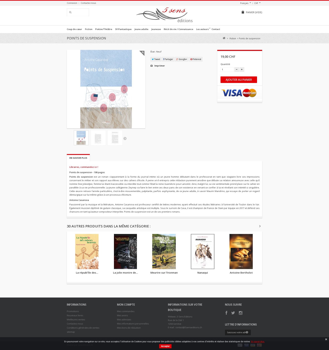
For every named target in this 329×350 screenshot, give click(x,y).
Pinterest (196, 59)
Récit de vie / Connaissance (178, 29)
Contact (216, 29)
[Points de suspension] (81, 137)
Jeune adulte (141, 29)
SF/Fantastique (123, 29)
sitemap (71, 331)
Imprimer (159, 65)
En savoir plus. (258, 341)
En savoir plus (78, 157)
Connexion (72, 3)
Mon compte (126, 304)
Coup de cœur (74, 29)
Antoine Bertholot (241, 272)
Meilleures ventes (76, 319)
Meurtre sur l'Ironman (164, 272)
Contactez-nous (88, 3)
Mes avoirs (122, 315)
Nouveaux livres (75, 315)
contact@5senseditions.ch (188, 327)
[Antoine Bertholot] (241, 251)
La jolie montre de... (125, 272)
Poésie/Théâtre (103, 29)
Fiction (88, 29)
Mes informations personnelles (133, 323)
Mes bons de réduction (129, 327)
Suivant (125, 138)
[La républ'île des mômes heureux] (87, 251)
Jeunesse (156, 29)
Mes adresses (124, 319)
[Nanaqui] (202, 251)
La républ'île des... (87, 272)
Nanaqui (202, 272)
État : (153, 51)
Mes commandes (125, 311)
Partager (168, 59)
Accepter (165, 346)
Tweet (157, 59)
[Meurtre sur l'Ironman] (164, 251)
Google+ (182, 59)
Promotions (73, 311)
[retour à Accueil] (224, 38)
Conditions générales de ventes (83, 327)
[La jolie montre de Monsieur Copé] (125, 251)
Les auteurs (202, 29)
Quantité (225, 64)
